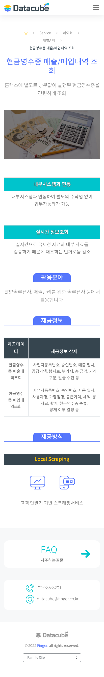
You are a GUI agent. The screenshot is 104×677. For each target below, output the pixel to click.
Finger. (42, 645)
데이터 (68, 33)
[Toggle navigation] (96, 7)
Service (45, 33)
